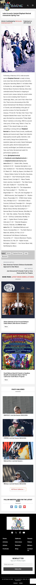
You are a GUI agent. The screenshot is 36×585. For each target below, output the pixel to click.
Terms (21, 583)
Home (5, 538)
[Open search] (28, 5)
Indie (26, 253)
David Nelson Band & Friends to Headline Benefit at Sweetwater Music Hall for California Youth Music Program (17, 374)
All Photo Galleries (17, 489)
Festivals (6, 549)
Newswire (4, 256)
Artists (9, 253)
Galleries (18, 538)
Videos (29, 542)
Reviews (18, 545)
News (6, 326)
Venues (29, 538)
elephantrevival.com (12, 161)
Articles (5, 542)
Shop (16, 549)
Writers (29, 545)
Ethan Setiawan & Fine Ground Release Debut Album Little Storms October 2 (16, 322)
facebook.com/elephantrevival (15, 158)
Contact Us (30, 549)
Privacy (15, 583)
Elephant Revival (17, 253)
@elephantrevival (14, 155)
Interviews (18, 542)
